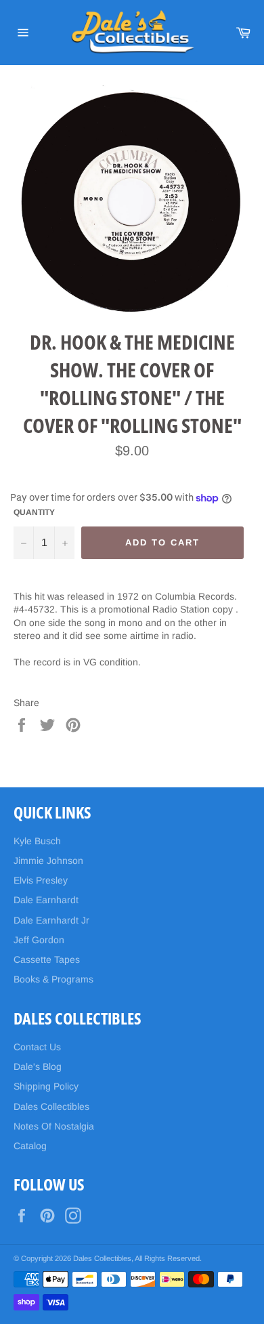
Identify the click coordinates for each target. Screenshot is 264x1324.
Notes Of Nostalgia (54, 1126)
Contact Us (37, 1046)
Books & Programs (53, 979)
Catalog (30, 1145)
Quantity (34, 512)
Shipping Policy (46, 1086)
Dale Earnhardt (46, 899)
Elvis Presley (41, 880)
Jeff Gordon (39, 939)
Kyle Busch (37, 840)
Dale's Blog (38, 1066)
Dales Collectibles (51, 1106)
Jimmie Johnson (48, 860)
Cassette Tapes (47, 959)
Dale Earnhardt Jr (51, 920)
